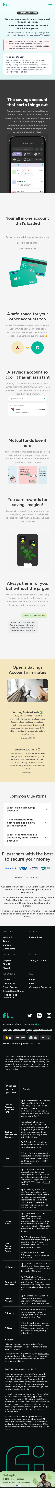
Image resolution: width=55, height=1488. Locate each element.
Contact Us (9, 948)
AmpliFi (7, 960)
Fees (31, 983)
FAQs (32, 979)
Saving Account (37, 960)
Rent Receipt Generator (10, 996)
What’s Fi (7, 937)
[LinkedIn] (39, 1015)
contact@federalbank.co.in (33, 70)
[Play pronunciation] (37, 1024)
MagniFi (7, 968)
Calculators (9, 983)
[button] (27, 348)
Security (29, 1031)
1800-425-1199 (21, 72)
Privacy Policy (7, 1031)
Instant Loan (35, 937)
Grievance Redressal (40, 987)
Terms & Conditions (19, 1031)
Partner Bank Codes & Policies (42, 1031)
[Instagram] (49, 1015)
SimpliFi (7, 964)
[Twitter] (29, 1015)
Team (6, 941)
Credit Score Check (13, 991)
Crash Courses (10, 987)
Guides (6, 979)
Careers (7, 945)
